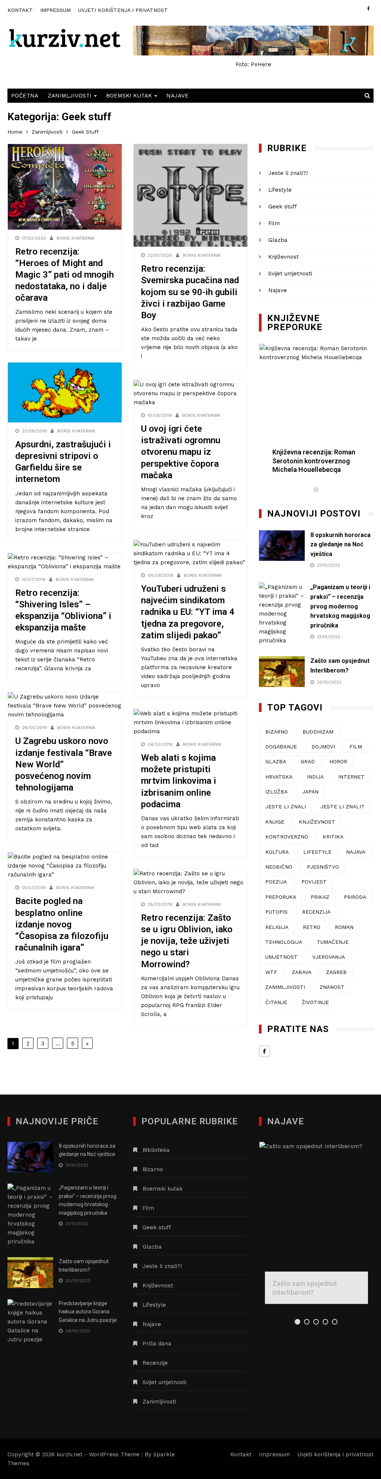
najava (355, 852)
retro (311, 927)
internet (351, 777)
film (355, 747)
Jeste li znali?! (288, 173)
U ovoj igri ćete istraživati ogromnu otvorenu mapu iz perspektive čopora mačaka (180, 452)
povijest (314, 882)
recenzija (316, 912)
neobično (278, 867)
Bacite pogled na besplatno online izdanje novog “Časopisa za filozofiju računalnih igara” (61, 924)
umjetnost (281, 957)
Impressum (55, 10)
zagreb (336, 972)
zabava (301, 972)
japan (310, 792)
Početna (24, 95)
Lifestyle (280, 189)
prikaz (320, 897)
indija (315, 777)
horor (338, 761)
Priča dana (157, 1343)
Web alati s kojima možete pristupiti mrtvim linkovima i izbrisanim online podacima (178, 781)
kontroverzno (286, 837)
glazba (275, 761)
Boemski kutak (129, 95)
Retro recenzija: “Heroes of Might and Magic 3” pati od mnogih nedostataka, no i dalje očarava (64, 274)
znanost (332, 987)
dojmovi (323, 747)
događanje (281, 747)
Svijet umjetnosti (290, 273)
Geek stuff (282, 206)
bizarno (276, 732)
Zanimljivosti (70, 95)
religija (276, 927)
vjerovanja (328, 957)
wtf (271, 972)
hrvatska (278, 777)
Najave (177, 95)
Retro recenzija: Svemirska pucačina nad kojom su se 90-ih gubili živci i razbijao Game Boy (190, 291)
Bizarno (153, 1169)
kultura (277, 852)
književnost (317, 822)
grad (308, 761)
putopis (276, 912)
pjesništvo (323, 867)
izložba (276, 792)
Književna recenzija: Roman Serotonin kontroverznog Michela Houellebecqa (313, 460)
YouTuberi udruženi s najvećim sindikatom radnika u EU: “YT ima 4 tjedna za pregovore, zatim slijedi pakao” (187, 612)
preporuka (280, 897)
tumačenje (333, 942)
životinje (315, 1002)
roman (344, 927)
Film (274, 223)
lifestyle (317, 852)
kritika (333, 837)
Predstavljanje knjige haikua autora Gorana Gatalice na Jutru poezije (88, 1311)
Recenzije (155, 1363)
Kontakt (20, 10)
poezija (276, 882)
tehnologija (283, 942)
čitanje (276, 1002)
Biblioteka (156, 1150)
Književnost (283, 256)
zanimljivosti (285, 987)
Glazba (278, 240)
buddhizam (317, 732)
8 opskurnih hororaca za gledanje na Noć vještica (340, 544)
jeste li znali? (342, 806)
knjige (274, 822)
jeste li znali (285, 806)
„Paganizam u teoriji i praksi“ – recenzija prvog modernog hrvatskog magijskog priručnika (340, 606)
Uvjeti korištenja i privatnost (123, 10)
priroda (355, 897)
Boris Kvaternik (76, 238)
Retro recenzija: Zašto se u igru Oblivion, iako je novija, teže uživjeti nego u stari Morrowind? (187, 941)
